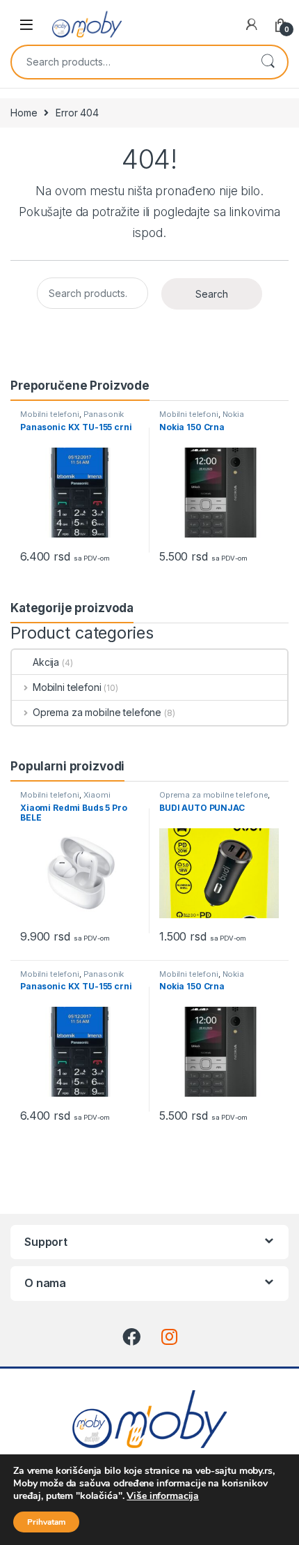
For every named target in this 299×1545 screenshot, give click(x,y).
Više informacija (163, 1495)
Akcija (46, 662)
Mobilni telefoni (49, 414)
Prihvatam (46, 1522)
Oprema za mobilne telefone (97, 712)
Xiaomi (97, 795)
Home (23, 113)
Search (267, 62)
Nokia (233, 414)
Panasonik (103, 414)
